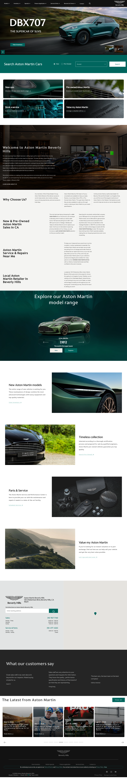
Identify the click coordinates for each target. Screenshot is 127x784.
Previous (109, 49)
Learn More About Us (10, 184)
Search (117, 64)
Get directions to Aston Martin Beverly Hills (19, 607)
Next (119, 49)
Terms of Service (48, 767)
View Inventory (14, 402)
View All (118, 700)
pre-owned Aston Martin (63, 231)
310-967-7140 (52, 618)
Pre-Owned (67, 64)
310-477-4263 (52, 628)
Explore (70, 350)
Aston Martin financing (85, 229)
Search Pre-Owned (86, 454)
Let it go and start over (87, 557)
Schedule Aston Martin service (81, 260)
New (57, 64)
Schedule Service (15, 505)
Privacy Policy (98, 775)
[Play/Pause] (3, 52)
